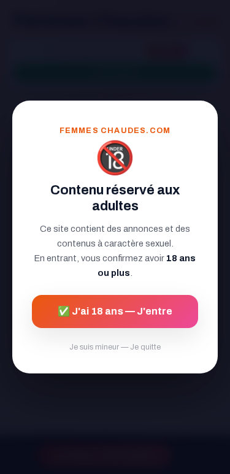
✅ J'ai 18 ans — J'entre (115, 311)
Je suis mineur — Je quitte (115, 347)
